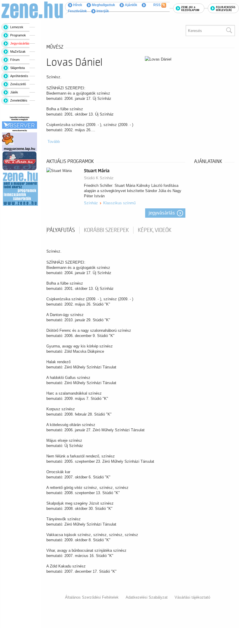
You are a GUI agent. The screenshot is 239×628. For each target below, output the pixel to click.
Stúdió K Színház (99, 178)
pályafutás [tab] (61, 230)
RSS (157, 5)
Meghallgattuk (103, 5)
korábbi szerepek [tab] (106, 230)
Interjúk (102, 11)
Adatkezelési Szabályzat (147, 597)
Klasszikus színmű (119, 203)
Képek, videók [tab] (154, 230)
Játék (14, 92)
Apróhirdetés (19, 76)
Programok (18, 35)
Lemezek (16, 27)
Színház (91, 203)
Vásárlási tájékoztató (192, 597)
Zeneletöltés (18, 100)
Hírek (77, 5)
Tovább (54, 141)
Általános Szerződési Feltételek (92, 597)
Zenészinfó (18, 84)
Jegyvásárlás (19, 43)
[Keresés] (229, 30)
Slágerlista (17, 68)
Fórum (15, 59)
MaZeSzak (18, 51)
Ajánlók (130, 5)
